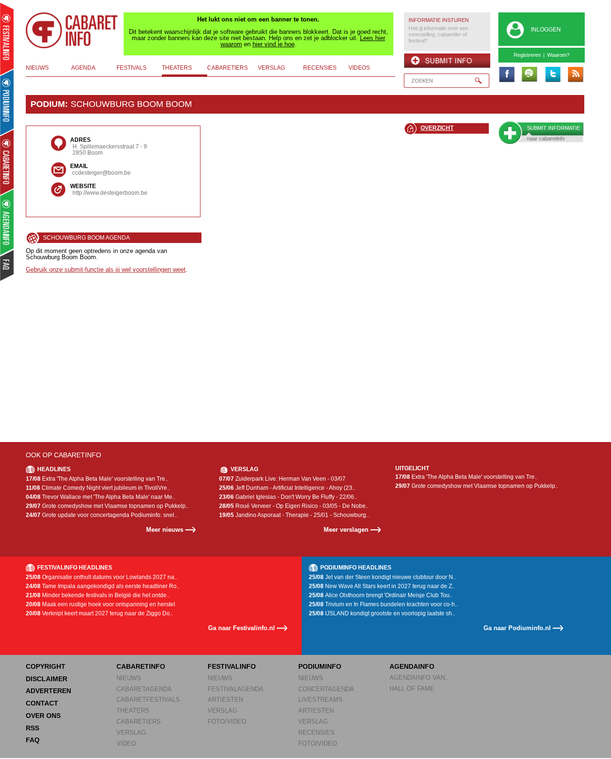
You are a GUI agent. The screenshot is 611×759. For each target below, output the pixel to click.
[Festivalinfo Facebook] (506, 75)
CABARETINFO (140, 666)
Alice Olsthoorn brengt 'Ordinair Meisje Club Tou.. (381, 595)
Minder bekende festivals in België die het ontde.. (97, 595)
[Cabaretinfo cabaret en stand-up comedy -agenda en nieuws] (7, 161)
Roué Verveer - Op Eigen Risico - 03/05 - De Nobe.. (294, 506)
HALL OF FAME (412, 688)
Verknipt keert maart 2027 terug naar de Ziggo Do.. (99, 613)
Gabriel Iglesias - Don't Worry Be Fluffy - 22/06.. (288, 497)
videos (359, 67)
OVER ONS (43, 715)
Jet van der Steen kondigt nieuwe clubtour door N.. (382, 577)
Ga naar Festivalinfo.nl (241, 628)
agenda (83, 67)
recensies (320, 67)
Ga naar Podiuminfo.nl (517, 628)
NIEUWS (128, 678)
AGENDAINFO (412, 666)
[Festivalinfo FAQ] (7, 265)
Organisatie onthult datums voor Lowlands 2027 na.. (101, 577)
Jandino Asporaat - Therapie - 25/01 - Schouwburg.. (294, 515)
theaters (177, 67)
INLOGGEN (546, 29)
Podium (48, 104)
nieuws (37, 67)
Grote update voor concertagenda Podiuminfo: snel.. (101, 515)
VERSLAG (131, 732)
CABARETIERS (138, 721)
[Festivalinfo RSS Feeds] (575, 75)
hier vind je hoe (274, 44)
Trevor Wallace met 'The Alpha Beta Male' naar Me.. (100, 497)
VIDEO (126, 743)
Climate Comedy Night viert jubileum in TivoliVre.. (98, 488)
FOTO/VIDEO (227, 721)
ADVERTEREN (48, 691)
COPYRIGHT (45, 666)
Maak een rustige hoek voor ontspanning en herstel (100, 604)
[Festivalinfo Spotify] (529, 75)
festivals (131, 67)
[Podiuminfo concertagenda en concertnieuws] (7, 102)
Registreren (527, 55)
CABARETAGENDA (144, 689)
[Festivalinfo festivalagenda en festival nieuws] (7, 38)
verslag (271, 67)
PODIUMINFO (319, 666)
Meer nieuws (164, 529)
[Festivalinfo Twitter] (552, 75)
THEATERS (132, 710)
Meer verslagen (346, 529)
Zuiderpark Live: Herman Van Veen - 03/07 (282, 479)
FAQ (33, 740)
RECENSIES (316, 732)
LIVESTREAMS (320, 699)
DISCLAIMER (46, 679)
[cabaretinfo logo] (72, 30)
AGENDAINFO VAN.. (419, 677)
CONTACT (42, 703)
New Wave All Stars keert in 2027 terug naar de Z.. (382, 586)
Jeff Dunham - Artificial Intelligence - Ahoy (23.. (287, 488)
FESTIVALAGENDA (235, 689)
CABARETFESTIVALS (148, 699)
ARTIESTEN (225, 699)
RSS (32, 728)
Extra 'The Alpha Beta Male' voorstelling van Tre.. (97, 479)
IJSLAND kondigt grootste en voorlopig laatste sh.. (382, 613)
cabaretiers (227, 67)
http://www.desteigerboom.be (110, 193)
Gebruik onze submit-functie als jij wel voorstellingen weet (106, 269)
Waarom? (558, 55)
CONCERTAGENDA (326, 689)
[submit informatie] (447, 60)
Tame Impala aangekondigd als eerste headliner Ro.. (102, 586)
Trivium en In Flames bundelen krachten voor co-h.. (383, 604)
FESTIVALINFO (232, 666)
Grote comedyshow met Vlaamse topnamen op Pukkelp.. (107, 506)
